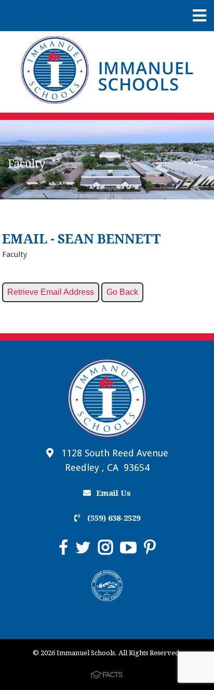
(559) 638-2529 (112, 518)
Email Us (113, 493)
